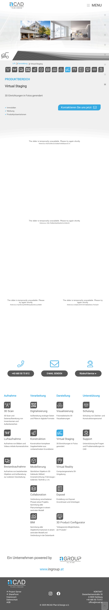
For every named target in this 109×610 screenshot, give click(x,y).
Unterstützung (91, 395)
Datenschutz (12, 599)
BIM (32, 522)
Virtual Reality (64, 466)
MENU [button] (97, 5)
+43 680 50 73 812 (94, 599)
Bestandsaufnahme (15, 466)
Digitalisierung (38, 411)
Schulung (88, 411)
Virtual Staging (65, 438)
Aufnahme (10, 395)
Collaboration (38, 494)
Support (87, 438)
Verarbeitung (38, 395)
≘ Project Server (14, 592)
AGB (8, 602)
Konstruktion (37, 438)
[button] (88, 5)
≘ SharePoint (12, 594)
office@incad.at (95, 602)
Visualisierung (64, 411)
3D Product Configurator (70, 522)
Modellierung (38, 466)
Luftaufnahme (12, 438)
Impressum (11, 597)
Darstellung (63, 395)
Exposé (60, 494)
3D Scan (9, 411)
